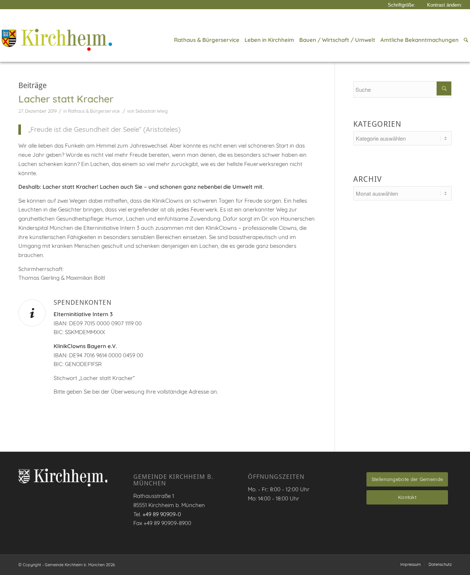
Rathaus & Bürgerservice (94, 111)
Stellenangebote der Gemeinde (407, 479)
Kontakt (407, 497)
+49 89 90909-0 (161, 514)
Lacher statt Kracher (65, 99)
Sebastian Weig (151, 111)
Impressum (410, 564)
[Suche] (464, 40)
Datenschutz (440, 564)
